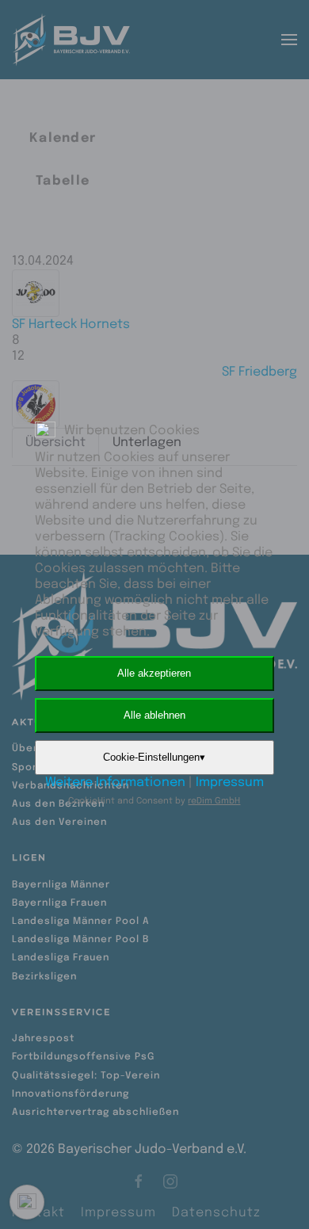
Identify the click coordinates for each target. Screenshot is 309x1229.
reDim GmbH (214, 801)
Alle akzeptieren (154, 673)
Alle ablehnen (154, 715)
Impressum (230, 782)
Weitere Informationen (115, 782)
